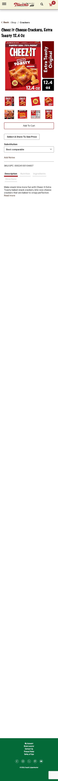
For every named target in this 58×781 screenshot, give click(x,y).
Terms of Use (29, 754)
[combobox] (29, 149)
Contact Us (29, 748)
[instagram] (23, 761)
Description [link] (11, 173)
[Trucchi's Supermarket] (25, 4)
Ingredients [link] (39, 173)
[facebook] (17, 761)
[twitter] (29, 761)
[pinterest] (35, 761)
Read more (9, 195)
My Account (29, 743)
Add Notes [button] (9, 157)
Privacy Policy (29, 751)
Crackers (25, 22)
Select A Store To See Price (22, 136)
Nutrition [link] (25, 173)
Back (6, 22)
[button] (9, 101)
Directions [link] (10, 179)
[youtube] (41, 761)
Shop (13, 22)
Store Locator (29, 746)
